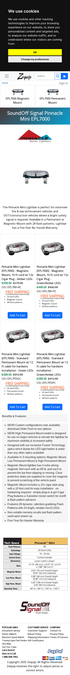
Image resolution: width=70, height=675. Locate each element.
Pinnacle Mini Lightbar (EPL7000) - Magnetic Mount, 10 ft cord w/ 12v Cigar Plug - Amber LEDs (17, 273)
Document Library (11, 630)
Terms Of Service (59, 637)
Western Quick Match (13, 637)
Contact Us (55, 630)
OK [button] (35, 52)
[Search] (58, 76)
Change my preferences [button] (35, 59)
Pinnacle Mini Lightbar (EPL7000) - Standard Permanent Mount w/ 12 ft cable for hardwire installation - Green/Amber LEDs (52, 364)
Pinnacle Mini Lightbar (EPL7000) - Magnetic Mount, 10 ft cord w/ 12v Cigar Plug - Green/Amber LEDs (52, 275)
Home (5, 82)
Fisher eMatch (9, 633)
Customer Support (37, 630)
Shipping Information (38, 637)
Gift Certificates (36, 640)
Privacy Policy (57, 633)
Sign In (63, 83)
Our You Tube (9, 646)
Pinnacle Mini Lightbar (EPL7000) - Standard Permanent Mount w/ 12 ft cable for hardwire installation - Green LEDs (17, 362)
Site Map (6, 643)
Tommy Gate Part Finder (14, 640)
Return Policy (34, 633)
